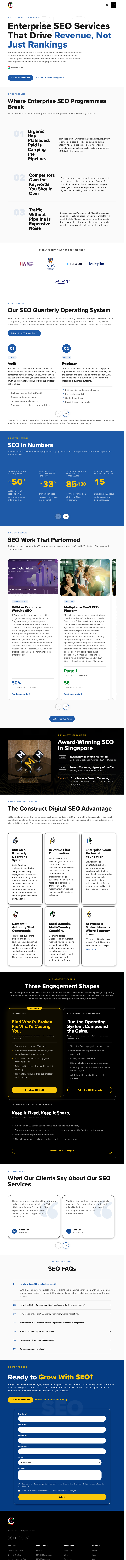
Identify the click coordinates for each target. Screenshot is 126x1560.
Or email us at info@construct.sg (51, 1399)
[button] (113, 5)
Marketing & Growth (15, 1550)
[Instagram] (21, 1538)
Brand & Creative (14, 1555)
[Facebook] (15, 1538)
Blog (66, 1555)
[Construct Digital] (11, 1521)
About (94, 1550)
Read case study (20, 694)
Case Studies (69, 1550)
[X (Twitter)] (27, 1538)
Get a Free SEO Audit (20, 77)
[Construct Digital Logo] (10, 5)
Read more (91, 949)
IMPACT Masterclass (44, 1555)
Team (94, 1555)
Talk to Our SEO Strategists (48, 77)
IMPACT (39, 1550)
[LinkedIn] (10, 1538)
